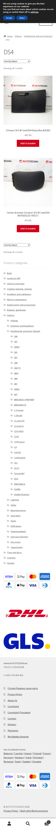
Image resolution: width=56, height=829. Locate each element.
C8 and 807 (19, 473)
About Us (12, 700)
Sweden (27, 761)
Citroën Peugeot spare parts (23, 688)
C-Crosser (18, 410)
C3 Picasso (19, 441)
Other (13, 505)
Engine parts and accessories (21, 304)
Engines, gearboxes (16, 310)
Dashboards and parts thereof (38, 36)
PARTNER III (19, 484)
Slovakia (36, 761)
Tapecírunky (17, 547)
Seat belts (16, 515)
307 (15, 357)
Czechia (18, 753)
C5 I (16, 462)
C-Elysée (18, 415)
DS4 (16, 478)
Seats (13, 520)
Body (9, 273)
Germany (8, 757)
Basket (43, 821)
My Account (9, 823)
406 (15, 378)
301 (15, 352)
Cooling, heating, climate (19, 289)
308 (15, 362)
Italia (28, 757)
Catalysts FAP (13, 278)
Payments (13, 730)
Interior (18, 36)
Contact (12, 718)
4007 (16, 373)
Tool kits (11, 557)
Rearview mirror (18, 510)
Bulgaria (8, 753)
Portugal (38, 757)
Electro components (17, 299)
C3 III (16, 436)
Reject (22, 18)
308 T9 (17, 368)
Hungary (19, 757)
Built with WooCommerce (34, 810)
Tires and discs (14, 552)
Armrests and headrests (22, 325)
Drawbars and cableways (19, 294)
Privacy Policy (15, 694)
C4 (15, 447)
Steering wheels (18, 531)
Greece (28, 753)
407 (15, 383)
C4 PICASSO (19, 457)
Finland (37, 753)
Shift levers (16, 526)
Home (10, 36)
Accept (9, 18)
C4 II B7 (17, 452)
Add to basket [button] (28, 143)
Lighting (15, 499)
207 (15, 341)
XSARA (17, 489)
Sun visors (16, 542)
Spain (18, 761)
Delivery (12, 724)
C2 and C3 (18, 426)
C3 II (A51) (19, 431)
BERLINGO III (20, 405)
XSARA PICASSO (21, 494)
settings (34, 12)
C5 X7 (16, 468)
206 (15, 336)
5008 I (17, 389)
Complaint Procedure (19, 712)
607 (15, 394)
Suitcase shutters (19, 536)
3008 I (17, 347)
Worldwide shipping (18, 736)
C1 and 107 (19, 420)
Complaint (13, 706)
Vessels (10, 563)
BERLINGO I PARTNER (24, 399)
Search (28, 823)
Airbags (14, 320)
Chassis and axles (15, 283)
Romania (8, 761)
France (46, 753)
